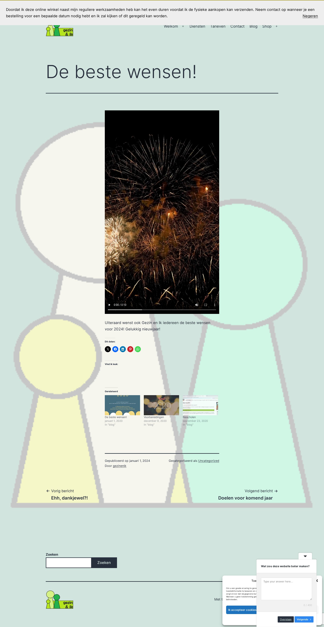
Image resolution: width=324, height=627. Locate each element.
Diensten (197, 26)
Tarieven (218, 26)
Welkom (171, 26)
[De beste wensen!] (122, 405)
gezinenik (119, 466)
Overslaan (286, 619)
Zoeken (52, 554)
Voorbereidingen (154, 417)
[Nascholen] (200, 405)
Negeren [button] (310, 16)
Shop (267, 26)
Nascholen (189, 417)
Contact (237, 26)
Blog (253, 26)
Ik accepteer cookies (242, 610)
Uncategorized (208, 461)
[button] (316, 581)
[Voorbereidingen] (161, 405)
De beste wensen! (116, 417)
